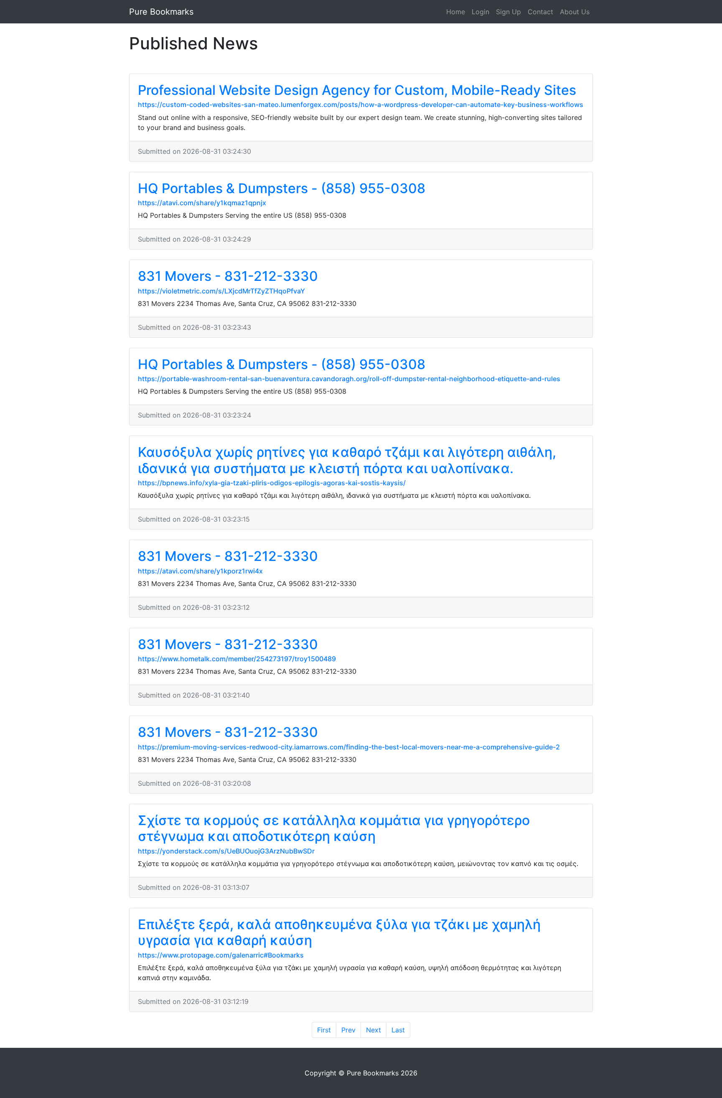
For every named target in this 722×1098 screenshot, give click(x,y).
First (324, 1030)
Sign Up (508, 12)
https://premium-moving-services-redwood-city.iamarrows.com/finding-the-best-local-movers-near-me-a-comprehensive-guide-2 (349, 747)
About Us (575, 12)
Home (455, 12)
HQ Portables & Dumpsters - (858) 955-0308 (281, 188)
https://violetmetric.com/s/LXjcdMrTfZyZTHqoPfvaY (221, 291)
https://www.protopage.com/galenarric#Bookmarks (221, 955)
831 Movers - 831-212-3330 (228, 276)
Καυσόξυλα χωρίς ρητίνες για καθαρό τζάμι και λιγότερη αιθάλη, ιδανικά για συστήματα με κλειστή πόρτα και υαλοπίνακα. (347, 460)
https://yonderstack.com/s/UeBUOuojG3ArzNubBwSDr (226, 851)
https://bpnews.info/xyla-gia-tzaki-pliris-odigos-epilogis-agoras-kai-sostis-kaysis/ (272, 483)
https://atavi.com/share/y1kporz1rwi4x (200, 571)
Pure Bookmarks (161, 12)
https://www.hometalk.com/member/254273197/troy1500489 (237, 659)
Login (480, 12)
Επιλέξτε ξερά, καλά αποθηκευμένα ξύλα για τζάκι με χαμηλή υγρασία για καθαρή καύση (339, 932)
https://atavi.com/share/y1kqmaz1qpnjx (202, 203)
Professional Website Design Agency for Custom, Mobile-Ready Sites (357, 90)
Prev (348, 1030)
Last (398, 1030)
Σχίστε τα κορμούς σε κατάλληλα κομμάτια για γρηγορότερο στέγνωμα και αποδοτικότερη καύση (334, 828)
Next (373, 1030)
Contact (540, 12)
